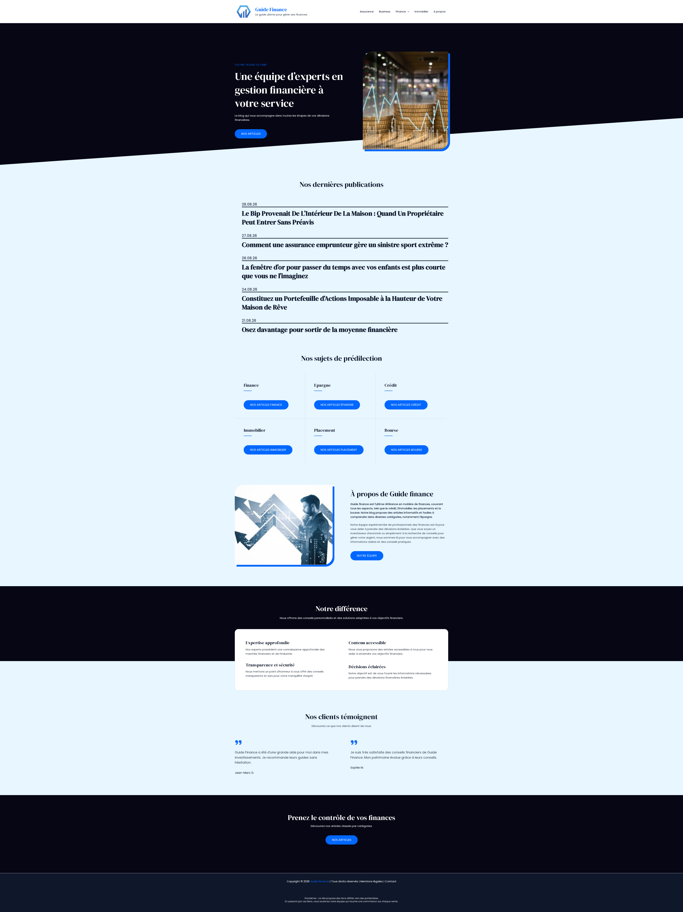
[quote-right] (238, 742)
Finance (401, 11)
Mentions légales (371, 881)
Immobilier (421, 11)
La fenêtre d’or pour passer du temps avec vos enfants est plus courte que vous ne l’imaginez (343, 271)
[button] (407, 11)
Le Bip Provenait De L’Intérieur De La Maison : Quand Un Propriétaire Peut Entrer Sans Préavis (343, 218)
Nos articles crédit (406, 405)
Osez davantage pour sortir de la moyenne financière (320, 329)
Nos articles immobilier (268, 450)
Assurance (367, 11)
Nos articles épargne (337, 405)
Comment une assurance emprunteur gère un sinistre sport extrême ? (345, 244)
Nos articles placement (339, 450)
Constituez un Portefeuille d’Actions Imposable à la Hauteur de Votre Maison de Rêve (342, 303)
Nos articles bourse (406, 450)
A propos (440, 11)
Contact (390, 881)
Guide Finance (271, 9)
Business (384, 11)
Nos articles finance (266, 405)
